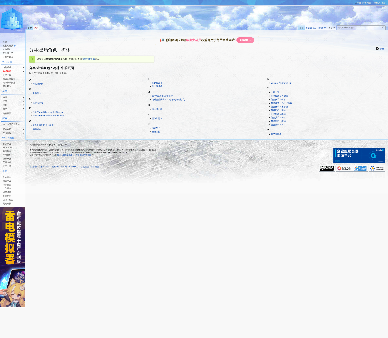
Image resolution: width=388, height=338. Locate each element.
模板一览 (7, 158)
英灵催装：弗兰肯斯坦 (281, 103)
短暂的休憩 (38, 102)
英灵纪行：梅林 (278, 110)
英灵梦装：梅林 (278, 117)
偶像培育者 (157, 118)
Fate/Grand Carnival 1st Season (48, 112)
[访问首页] (12, 19)
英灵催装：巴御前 (279, 96)
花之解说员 (157, 83)
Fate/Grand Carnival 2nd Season (48, 115)
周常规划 (7, 86)
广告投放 (85, 167)
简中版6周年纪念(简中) (163, 96)
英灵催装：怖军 (278, 99)
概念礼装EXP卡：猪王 (43, 125)
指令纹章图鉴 (9, 82)
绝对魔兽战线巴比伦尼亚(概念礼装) (168, 99)
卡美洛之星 (157, 109)
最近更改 (7, 144)
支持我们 (7, 49)
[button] (331, 27)
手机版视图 (95, 167)
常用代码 (7, 155)
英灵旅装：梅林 (278, 114)
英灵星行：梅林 (278, 121)
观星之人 (37, 129)
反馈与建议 (8, 57)
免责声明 (55, 167)
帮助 (382, 48)
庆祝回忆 (156, 131)
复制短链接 (8, 45)
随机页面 (7, 113)
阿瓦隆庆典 (38, 83)
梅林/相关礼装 (88, 59)
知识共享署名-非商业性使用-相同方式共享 (74, 155)
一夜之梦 (275, 92)
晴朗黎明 (156, 128)
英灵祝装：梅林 (278, 124)
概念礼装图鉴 (9, 79)
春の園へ (37, 93)
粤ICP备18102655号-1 (70, 167)
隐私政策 (33, 167)
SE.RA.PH (7, 147)
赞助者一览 (8, 53)
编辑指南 (7, 151)
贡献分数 (7, 162)
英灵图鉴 (7, 75)
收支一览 (7, 166)
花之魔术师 (157, 86)
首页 (5, 42)
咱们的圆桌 (276, 134)
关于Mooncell (44, 167)
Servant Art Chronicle (281, 83)
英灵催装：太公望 (279, 106)
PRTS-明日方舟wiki (12, 124)
